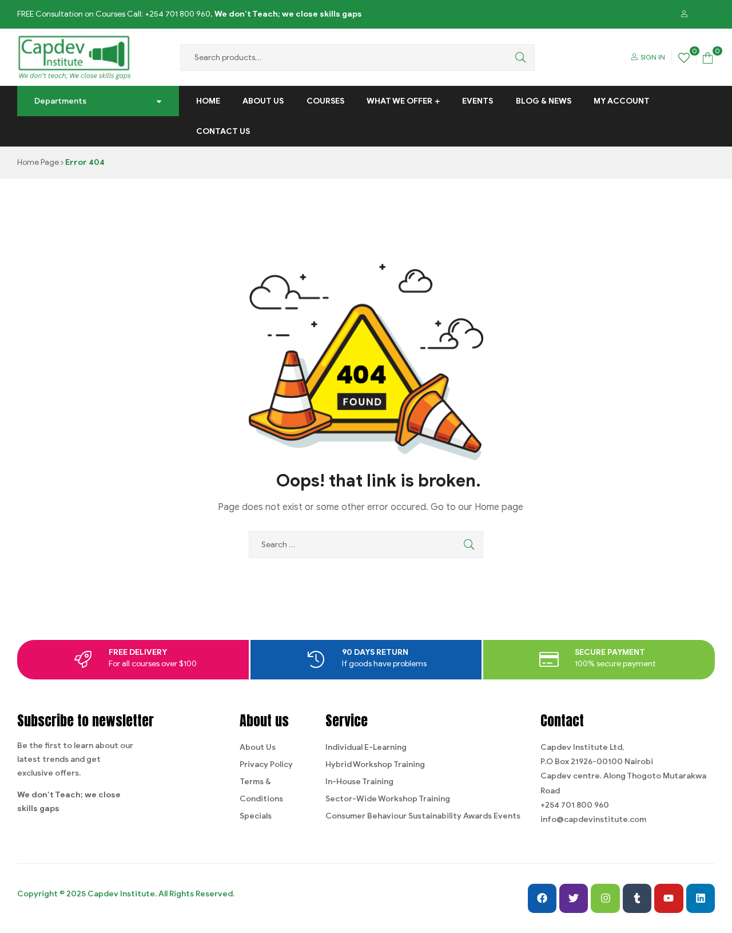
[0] (684, 57)
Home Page (38, 162)
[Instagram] (605, 898)
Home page (499, 507)
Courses (325, 101)
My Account (622, 101)
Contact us (223, 131)
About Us (263, 101)
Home (208, 101)
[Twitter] (573, 898)
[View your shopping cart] (708, 57)
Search (517, 57)
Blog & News (543, 101)
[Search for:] (366, 544)
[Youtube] (668, 898)
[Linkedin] (700, 898)
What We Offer (399, 101)
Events (477, 101)
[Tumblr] (637, 898)
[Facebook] (542, 898)
